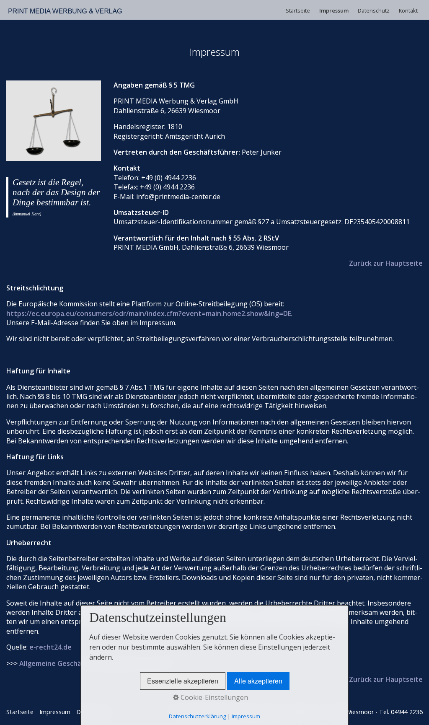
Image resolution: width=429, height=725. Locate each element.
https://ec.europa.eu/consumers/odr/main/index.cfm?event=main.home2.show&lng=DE (148, 313)
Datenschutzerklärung (197, 716)
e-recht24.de (50, 647)
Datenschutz (374, 10)
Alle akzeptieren (258, 681)
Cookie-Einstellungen (213, 697)
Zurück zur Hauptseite (386, 263)
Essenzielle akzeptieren (182, 681)
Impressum (334, 10)
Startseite (298, 10)
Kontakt (408, 10)
